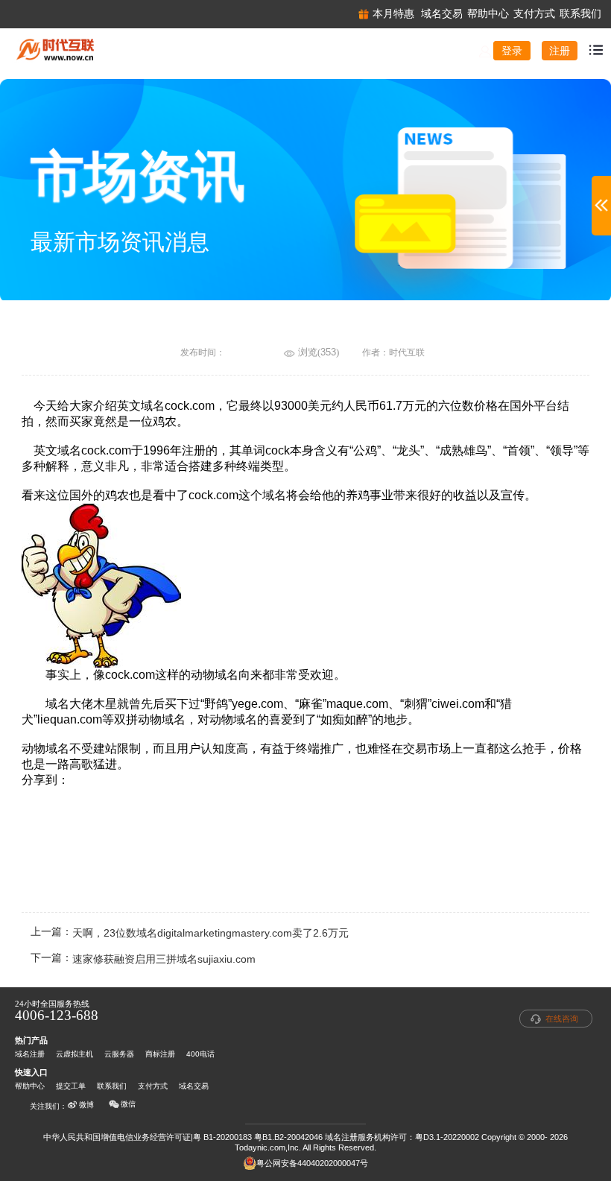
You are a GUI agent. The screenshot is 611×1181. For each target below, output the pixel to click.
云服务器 (119, 1054)
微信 (128, 1104)
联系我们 (112, 1086)
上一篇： (190, 933)
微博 (86, 1105)
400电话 (200, 1054)
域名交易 (194, 1086)
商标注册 (160, 1054)
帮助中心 (30, 1086)
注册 (559, 51)
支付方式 (153, 1086)
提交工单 (71, 1086)
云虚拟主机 (74, 1054)
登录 (511, 51)
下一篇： (143, 959)
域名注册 (30, 1054)
